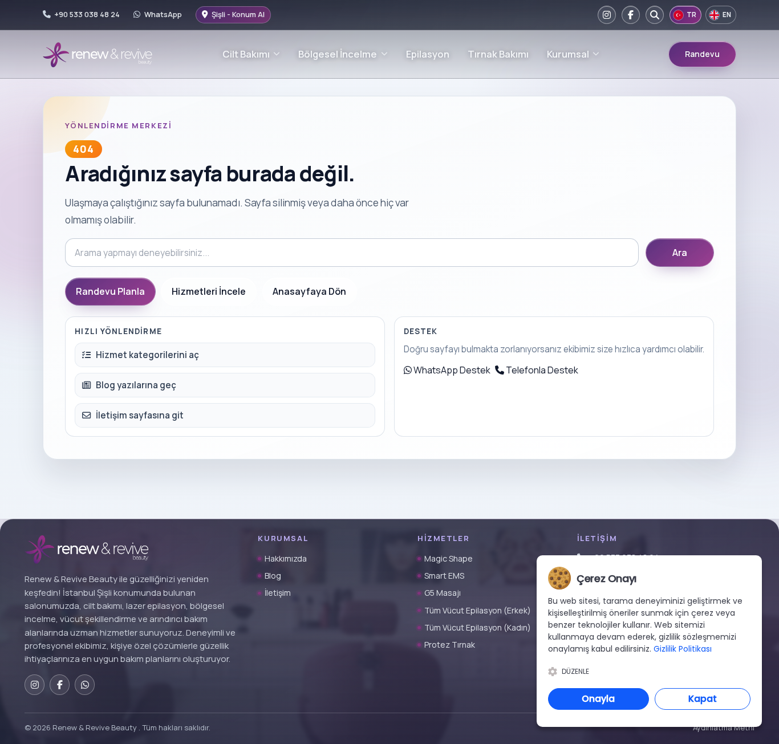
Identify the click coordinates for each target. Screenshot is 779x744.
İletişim (278, 592)
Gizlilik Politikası (683, 648)
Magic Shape (448, 558)
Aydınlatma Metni (723, 727)
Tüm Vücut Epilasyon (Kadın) (477, 627)
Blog (273, 575)
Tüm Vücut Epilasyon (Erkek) (477, 610)
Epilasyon (427, 53)
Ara (679, 252)
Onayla (598, 698)
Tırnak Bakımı (498, 53)
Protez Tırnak (449, 644)
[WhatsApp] (85, 684)
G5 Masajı (442, 592)
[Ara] (655, 15)
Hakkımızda (286, 558)
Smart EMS (444, 575)
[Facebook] (631, 15)
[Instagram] (607, 15)
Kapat (702, 698)
